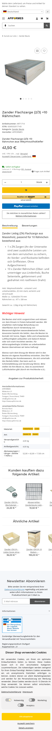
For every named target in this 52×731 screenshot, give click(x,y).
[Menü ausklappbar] (3, 17)
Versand (24, 153)
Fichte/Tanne (27, 429)
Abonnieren (40, 601)
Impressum (28, 692)
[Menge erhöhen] (47, 182)
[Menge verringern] (5, 182)
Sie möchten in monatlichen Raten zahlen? (26, 214)
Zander (35, 434)
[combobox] (22, 12)
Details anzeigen (26, 728)
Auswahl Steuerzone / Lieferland (17, 156)
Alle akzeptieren (26, 716)
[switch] (8, 700)
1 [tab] (20, 99)
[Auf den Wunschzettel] (44, 51)
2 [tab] (23, 99)
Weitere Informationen (26, 216)
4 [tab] (28, 99)
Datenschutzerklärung (11, 692)
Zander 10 (26, 434)
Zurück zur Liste (10, 36)
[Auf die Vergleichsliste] (37, 51)
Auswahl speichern (26, 723)
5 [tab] (31, 99)
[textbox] (22, 11)
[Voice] (5, 25)
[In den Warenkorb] (4, 44)
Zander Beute (18, 129)
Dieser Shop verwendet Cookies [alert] (26, 652)
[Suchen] (47, 25)
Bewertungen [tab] (29, 225)
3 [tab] (26, 99)
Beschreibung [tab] (10, 225)
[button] (37, 18)
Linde (37, 429)
